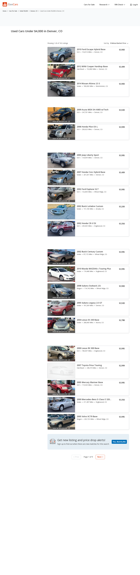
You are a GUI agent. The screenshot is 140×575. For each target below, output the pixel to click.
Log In (135, 4)
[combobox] (119, 43)
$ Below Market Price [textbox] (118, 43)
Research (103, 4)
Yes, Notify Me (119, 442)
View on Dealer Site (59, 78)
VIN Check (119, 4)
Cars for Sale (89, 4)
